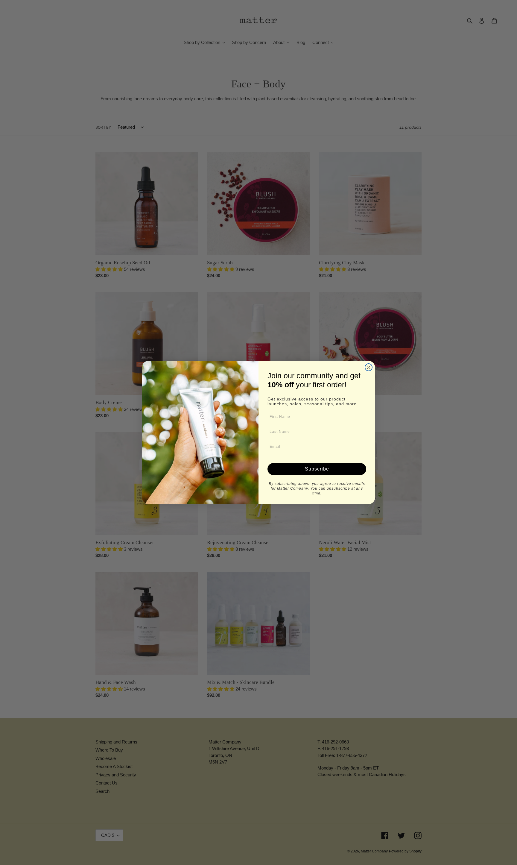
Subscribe (317, 468)
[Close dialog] (368, 367)
